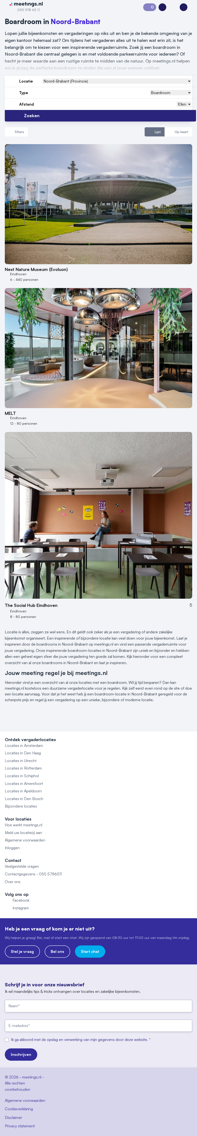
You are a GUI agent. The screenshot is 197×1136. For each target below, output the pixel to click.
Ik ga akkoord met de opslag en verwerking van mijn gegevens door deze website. (80, 1039)
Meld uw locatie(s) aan (23, 832)
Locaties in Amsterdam (24, 745)
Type (23, 93)
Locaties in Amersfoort (24, 783)
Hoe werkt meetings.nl (23, 824)
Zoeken (31, 115)
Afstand (26, 104)
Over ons (12, 881)
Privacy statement (20, 1125)
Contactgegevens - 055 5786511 (33, 874)
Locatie (26, 81)
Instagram (20, 907)
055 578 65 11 (28, 10)
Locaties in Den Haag (23, 753)
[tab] (155, 131)
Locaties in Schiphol (22, 775)
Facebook (20, 900)
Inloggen (12, 847)
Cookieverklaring (19, 1108)
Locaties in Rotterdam (23, 768)
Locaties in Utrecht (21, 760)
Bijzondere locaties (21, 806)
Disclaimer (13, 1117)
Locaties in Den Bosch (24, 798)
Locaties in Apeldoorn (23, 791)
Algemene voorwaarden (25, 840)
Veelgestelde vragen (22, 866)
